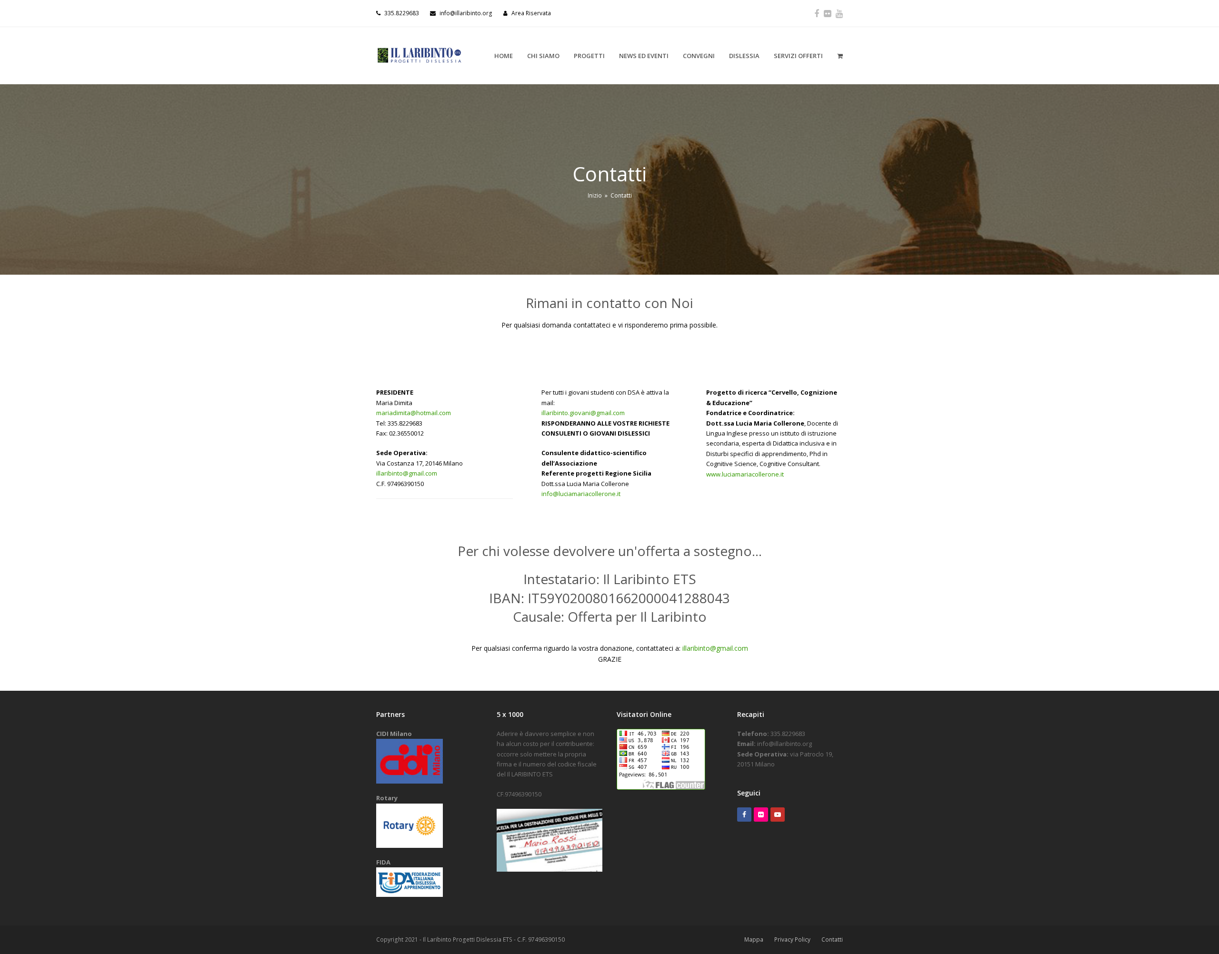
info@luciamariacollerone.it (580, 493)
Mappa (753, 939)
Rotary (387, 798)
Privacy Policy (792, 939)
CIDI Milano (394, 733)
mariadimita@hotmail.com (413, 412)
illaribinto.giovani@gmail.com (583, 412)
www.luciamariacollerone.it (745, 474)
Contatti (832, 939)
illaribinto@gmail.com (406, 473)
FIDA (383, 862)
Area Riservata (531, 13)
